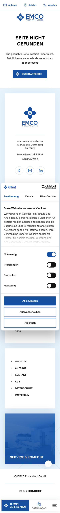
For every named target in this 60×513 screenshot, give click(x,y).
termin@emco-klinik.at (30, 154)
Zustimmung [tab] (11, 196)
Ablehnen (30, 322)
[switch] (51, 264)
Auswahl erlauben (30, 311)
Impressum (22, 395)
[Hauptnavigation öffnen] (54, 505)
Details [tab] (29, 196)
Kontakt (20, 374)
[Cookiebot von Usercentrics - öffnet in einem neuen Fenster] (42, 187)
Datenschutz (24, 388)
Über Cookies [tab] (48, 196)
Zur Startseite (32, 74)
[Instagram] (30, 170)
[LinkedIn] (41, 170)
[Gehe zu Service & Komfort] (30, 438)
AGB (17, 381)
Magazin (20, 361)
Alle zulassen (30, 300)
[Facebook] (19, 170)
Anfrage (20, 368)
